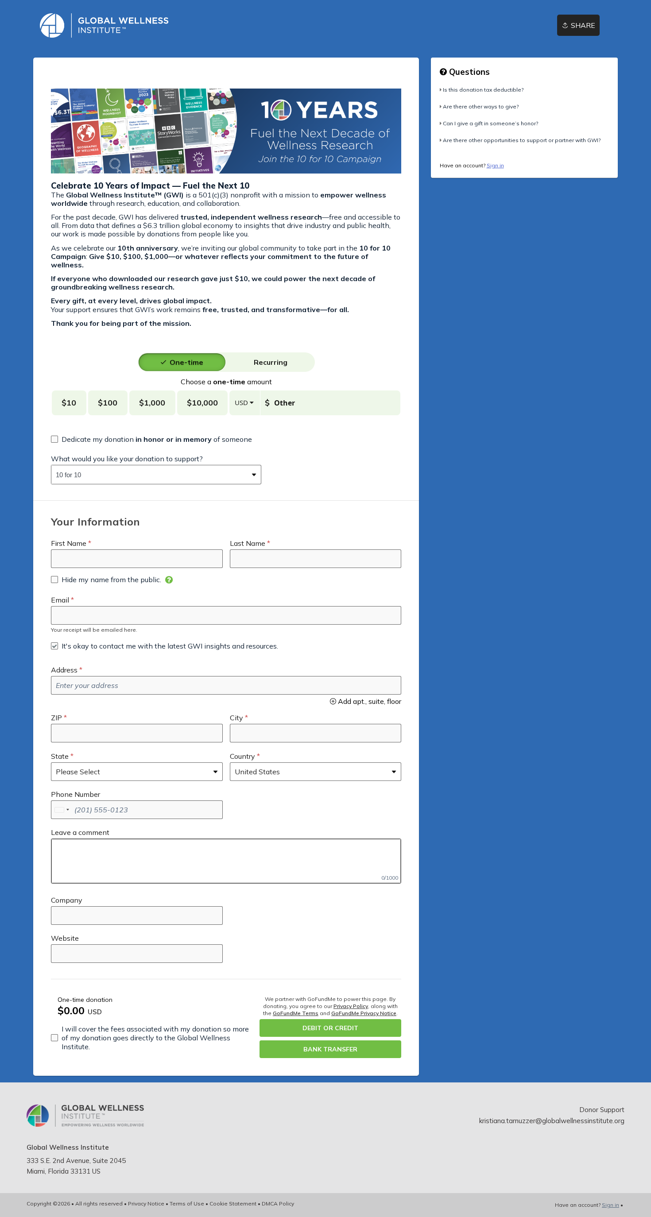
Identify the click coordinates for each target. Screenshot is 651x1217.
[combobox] (149, 474)
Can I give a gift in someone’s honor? (490, 123)
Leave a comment (80, 832)
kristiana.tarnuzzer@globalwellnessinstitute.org (551, 1121)
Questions (468, 71)
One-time (186, 362)
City (236, 717)
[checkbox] (151, 439)
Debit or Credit (330, 1028)
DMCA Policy (278, 1203)
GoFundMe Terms (295, 1013)
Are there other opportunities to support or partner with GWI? (522, 140)
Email (60, 599)
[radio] (186, 362)
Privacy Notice (146, 1203)
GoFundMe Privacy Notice (363, 1013)
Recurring (270, 362)
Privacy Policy (350, 1006)
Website (65, 938)
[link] (104, 25)
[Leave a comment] (226, 861)
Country (242, 756)
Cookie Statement (232, 1203)
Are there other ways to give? (481, 106)
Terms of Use (187, 1203)
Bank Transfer (330, 1049)
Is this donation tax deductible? (483, 89)
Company (66, 900)
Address (64, 669)
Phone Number (75, 794)
